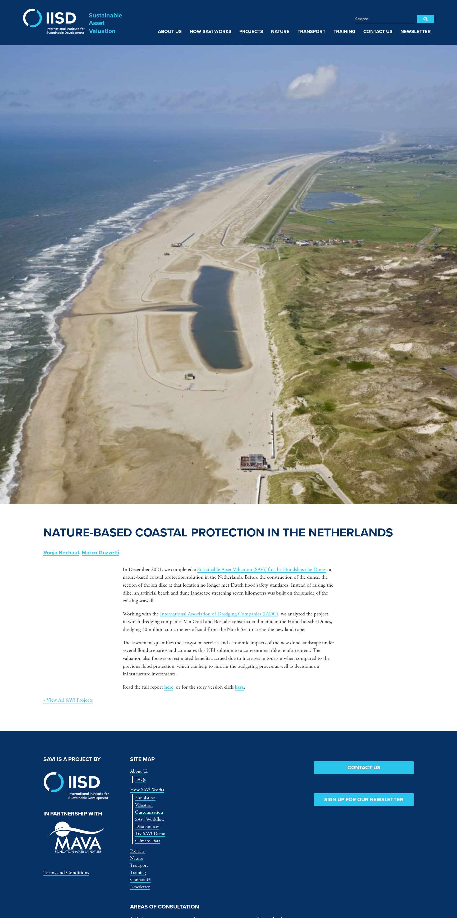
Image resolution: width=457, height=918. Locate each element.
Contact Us (140, 880)
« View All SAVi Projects (68, 700)
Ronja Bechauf (61, 552)
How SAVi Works (147, 790)
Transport (139, 865)
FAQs (140, 779)
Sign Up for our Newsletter (363, 799)
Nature (136, 858)
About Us (139, 771)
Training (138, 872)
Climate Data (147, 841)
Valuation (144, 805)
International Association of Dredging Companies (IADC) (219, 614)
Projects (137, 851)
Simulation (145, 798)
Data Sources (147, 826)
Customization (149, 812)
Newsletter (140, 887)
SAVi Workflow (149, 819)
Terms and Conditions (66, 872)
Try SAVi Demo (150, 834)
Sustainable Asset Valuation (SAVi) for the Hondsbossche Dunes (261, 569)
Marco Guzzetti (100, 552)
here (168, 687)
